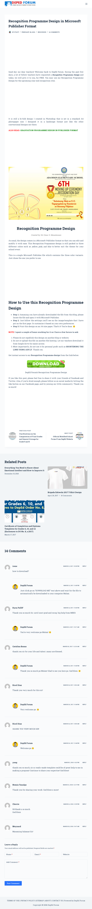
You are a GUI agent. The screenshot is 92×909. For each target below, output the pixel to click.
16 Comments (66, 495)
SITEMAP (40, 900)
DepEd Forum (26, 585)
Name (9, 854)
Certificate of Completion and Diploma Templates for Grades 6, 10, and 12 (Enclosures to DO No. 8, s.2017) (22, 529)
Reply (84, 566)
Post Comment (13, 883)
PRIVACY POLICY (28, 900)
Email (38, 854)
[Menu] (86, 4)
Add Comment (12, 862)
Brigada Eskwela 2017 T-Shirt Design (65, 492)
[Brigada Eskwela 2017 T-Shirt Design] (67, 477)
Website (66, 854)
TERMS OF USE (13, 900)
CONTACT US (57, 900)
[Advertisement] (46, 54)
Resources (42, 32)
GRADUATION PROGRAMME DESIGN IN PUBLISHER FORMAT (49, 130)
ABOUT (48, 900)
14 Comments (54, 32)
